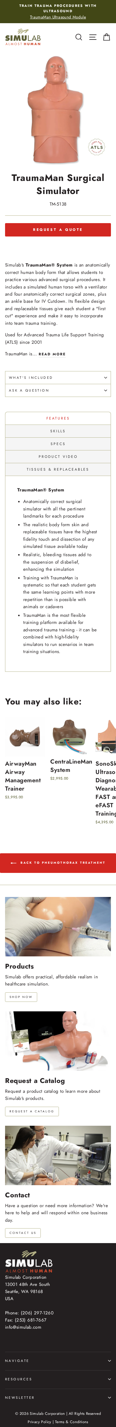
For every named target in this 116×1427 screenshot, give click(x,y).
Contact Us (23, 1233)
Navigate (17, 1360)
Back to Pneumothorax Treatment (62, 862)
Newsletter (20, 1397)
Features (58, 418)
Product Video (58, 456)
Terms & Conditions (71, 1422)
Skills (58, 431)
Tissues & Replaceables (58, 469)
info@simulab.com (23, 1327)
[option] (62, 9)
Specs (58, 444)
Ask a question (29, 390)
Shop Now (21, 997)
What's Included (31, 377)
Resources (18, 1379)
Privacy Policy (39, 1422)
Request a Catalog (32, 1111)
